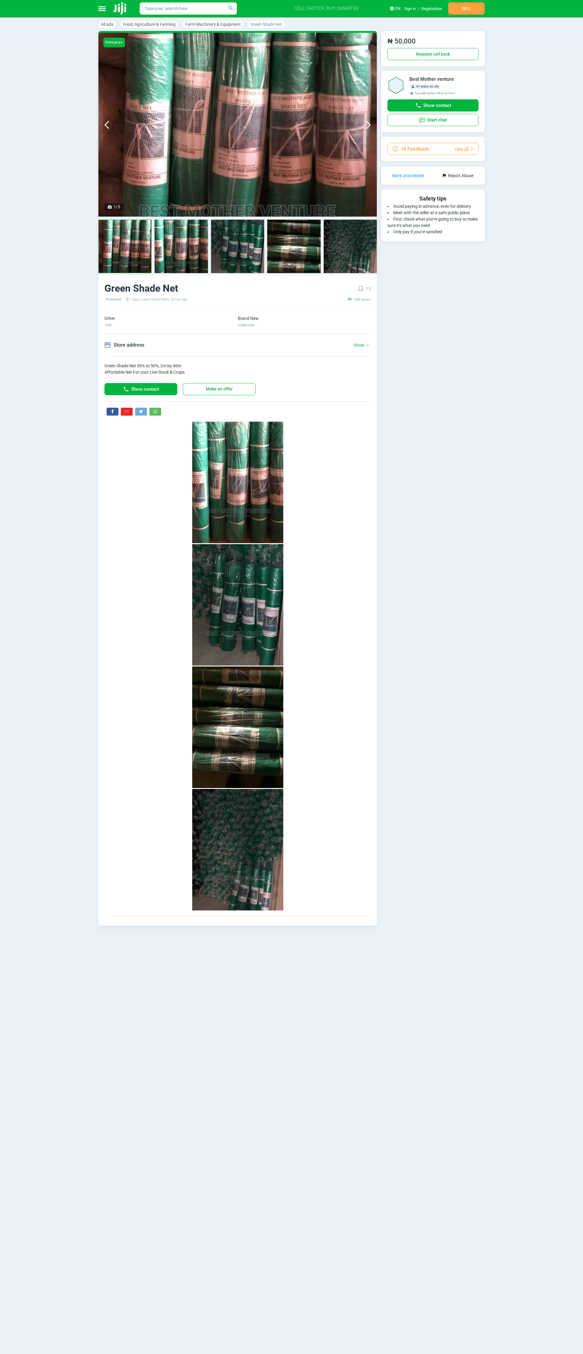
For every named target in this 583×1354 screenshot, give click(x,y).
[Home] (120, 8)
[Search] (231, 8)
